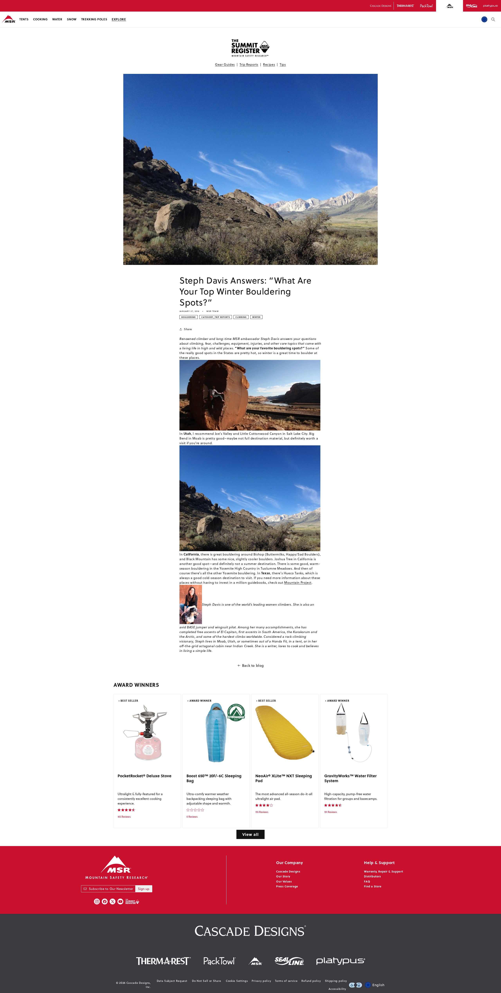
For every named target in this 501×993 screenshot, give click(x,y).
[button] (24, 19)
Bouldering (188, 317)
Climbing (241, 317)
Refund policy (311, 981)
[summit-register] (132, 901)
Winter (256, 317)
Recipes (269, 64)
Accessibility (337, 989)
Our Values (284, 881)
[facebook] (105, 901)
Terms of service (286, 981)
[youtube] (120, 901)
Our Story (283, 876)
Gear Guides (225, 64)
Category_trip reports (215, 317)
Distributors (372, 876)
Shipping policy (336, 981)
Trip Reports (249, 64)
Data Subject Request (172, 981)
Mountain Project (298, 582)
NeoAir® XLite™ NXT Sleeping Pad (283, 778)
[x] (112, 901)
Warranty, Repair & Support (383, 871)
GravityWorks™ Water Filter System (350, 778)
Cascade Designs (288, 871)
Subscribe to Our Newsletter (111, 889)
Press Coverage (287, 886)
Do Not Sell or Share (206, 981)
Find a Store (372, 886)
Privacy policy (261, 981)
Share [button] (188, 329)
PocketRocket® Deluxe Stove (144, 775)
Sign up (143, 889)
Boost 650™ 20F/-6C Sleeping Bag (214, 778)
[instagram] (97, 901)
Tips (283, 64)
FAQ (367, 881)
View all (250, 834)
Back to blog (253, 665)
